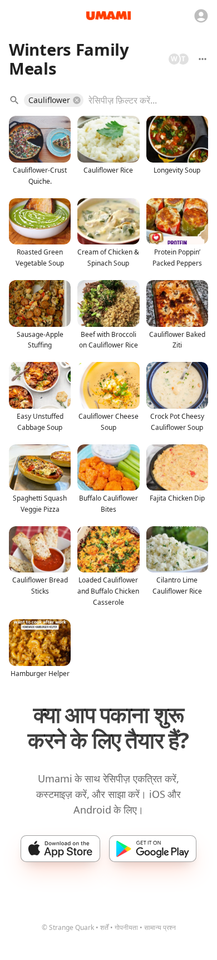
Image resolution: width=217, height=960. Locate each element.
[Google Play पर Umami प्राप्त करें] (152, 848)
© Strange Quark (68, 927)
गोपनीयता (126, 927)
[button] (53, 100)
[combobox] (140, 100)
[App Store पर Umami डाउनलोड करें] (60, 848)
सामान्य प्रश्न (160, 927)
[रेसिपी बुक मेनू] (202, 59)
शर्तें (104, 927)
